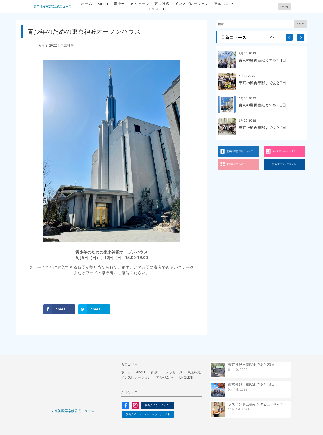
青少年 (119, 4)
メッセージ (139, 4)
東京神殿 (162, 4)
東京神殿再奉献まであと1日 (262, 60)
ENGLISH (157, 9)
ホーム (86, 4)
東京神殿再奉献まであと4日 (262, 127)
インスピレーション (192, 4)
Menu (274, 37)
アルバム (221, 4)
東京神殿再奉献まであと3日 (262, 105)
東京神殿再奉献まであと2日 (262, 82)
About (103, 4)
